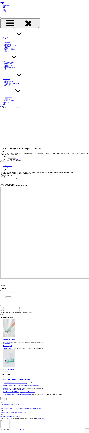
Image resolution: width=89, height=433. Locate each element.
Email (1, 310)
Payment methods (14, 416)
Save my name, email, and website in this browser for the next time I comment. (17, 312)
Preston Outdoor (33, 408)
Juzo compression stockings (17, 108)
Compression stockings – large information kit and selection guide (13, 412)
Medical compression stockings (30, 162)
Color (4, 156)
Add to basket (3, 161)
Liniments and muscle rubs (10, 68)
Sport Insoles (7, 64)
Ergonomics (7, 42)
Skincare (7, 80)
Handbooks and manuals (10, 67)
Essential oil (7, 82)
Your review (3, 305)
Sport (4, 61)
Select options (8, 342)
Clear (17, 159)
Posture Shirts (8, 44)
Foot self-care (8, 46)
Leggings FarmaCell (9, 63)
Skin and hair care (8, 51)
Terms (19, 416)
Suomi (4, 9)
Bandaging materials (9, 65)
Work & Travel (6, 94)
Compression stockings (9, 39)
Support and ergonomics (10, 69)
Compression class (4, 157)
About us (4, 6)
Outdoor (4, 404)
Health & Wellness (6, 37)
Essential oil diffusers (9, 81)
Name (2, 307)
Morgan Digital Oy (20, 429)
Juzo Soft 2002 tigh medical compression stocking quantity (11, 160)
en (3, 15)
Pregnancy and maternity (10, 49)
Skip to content (3, 1)
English (4, 11)
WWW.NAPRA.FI (42, 418)
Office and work (8, 97)
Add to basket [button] (8, 371)
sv (3, 14)
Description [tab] (5, 164)
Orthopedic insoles (8, 43)
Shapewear (7, 40)
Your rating (3, 296)
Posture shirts (38, 408)
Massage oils (7, 84)
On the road (7, 99)
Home (1, 108)
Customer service (6, 5)
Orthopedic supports (9, 48)
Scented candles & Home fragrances (12, 83)
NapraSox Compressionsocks (11, 38)
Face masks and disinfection (10, 45)
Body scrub (7, 85)
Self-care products (8, 50)
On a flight (7, 98)
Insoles (6, 95)
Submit (2, 314)
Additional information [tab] (7, 166)
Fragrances (7, 47)
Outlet (4, 7)
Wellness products (6, 79)
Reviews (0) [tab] (5, 167)
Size (4, 159)
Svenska (4, 10)
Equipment (7, 66)
